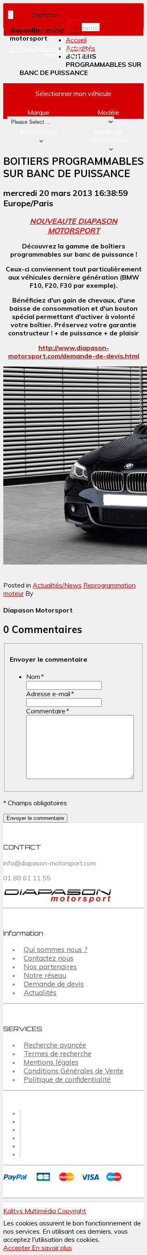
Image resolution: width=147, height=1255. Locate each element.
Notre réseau (45, 975)
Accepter (17, 1248)
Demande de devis (54, 983)
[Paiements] (64, 1182)
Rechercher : (49, 30)
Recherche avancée (55, 1045)
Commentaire (47, 711)
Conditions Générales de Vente (73, 1070)
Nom (34, 676)
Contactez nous (49, 958)
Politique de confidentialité (67, 1079)
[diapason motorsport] (38, 53)
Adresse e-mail (49, 694)
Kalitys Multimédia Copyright (44, 1211)
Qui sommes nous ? (55, 949)
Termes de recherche (57, 1053)
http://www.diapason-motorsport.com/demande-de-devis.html (73, 352)
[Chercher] (75, 27)
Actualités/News (57, 585)
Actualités (40, 992)
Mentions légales (51, 1062)
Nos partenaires (50, 966)
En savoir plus (52, 1248)
